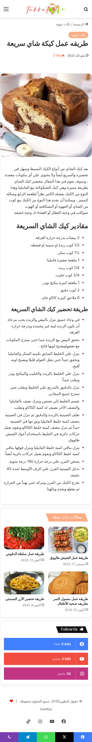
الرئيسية (79, 24)
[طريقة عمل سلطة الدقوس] (24, 538)
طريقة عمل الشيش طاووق (69, 558)
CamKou (46, 709)
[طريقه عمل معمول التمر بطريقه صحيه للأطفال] (68, 582)
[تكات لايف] (46, 9)
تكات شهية (63, 24)
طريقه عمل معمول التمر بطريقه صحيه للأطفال (70, 601)
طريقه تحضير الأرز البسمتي (24, 599)
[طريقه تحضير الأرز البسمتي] (24, 582)
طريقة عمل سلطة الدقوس (25, 554)
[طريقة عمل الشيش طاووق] (68, 540)
